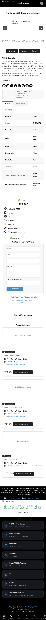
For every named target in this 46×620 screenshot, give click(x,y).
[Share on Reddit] (27, 85)
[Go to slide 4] (35, 43)
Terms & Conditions (24, 606)
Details (35, 51)
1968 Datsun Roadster (13, 407)
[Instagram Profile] (7, 85)
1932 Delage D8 (10, 459)
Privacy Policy (12, 606)
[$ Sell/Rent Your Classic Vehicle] (23, 307)
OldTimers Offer (23, 608)
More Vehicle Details (22, 372)
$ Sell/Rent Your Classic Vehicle (23, 297)
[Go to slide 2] (16, 43)
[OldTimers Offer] (8, 2)
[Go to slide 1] (6, 43)
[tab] (7, 103)
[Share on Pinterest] (23, 85)
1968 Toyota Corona (12, 355)
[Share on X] (11, 85)
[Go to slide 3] (26, 43)
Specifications (20, 104)
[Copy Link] (31, 85)
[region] (23, 28)
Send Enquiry (15, 289)
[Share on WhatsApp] (19, 85)
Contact (13, 51)
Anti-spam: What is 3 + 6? (15, 280)
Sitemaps (35, 606)
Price (25, 51)
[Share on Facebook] (4, 85)
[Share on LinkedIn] (15, 85)
